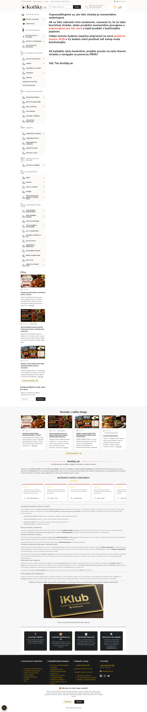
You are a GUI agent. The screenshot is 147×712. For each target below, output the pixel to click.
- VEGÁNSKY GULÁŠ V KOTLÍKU (83, 672)
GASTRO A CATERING (33, 165)
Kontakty (46, 1)
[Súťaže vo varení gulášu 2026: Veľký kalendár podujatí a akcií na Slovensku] (33, 352)
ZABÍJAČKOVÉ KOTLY (32, 138)
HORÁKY (28, 63)
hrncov (113, 563)
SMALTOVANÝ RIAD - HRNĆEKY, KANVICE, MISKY (32, 197)
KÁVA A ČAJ (29, 260)
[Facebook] (102, 676)
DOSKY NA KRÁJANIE (32, 221)
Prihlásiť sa (40, 399)
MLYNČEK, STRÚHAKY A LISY (33, 236)
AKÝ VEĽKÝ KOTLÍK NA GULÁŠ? (86, 678)
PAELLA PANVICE (31, 107)
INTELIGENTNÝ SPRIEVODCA (33, 669)
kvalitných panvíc (64, 542)
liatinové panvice (62, 537)
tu (80, 708)
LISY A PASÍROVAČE (32, 231)
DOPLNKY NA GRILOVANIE (30, 121)
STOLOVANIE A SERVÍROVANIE (30, 211)
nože (81, 570)
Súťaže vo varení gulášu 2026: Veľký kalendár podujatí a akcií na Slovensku (32, 366)
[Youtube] (109, 676)
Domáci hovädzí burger (110, 436)
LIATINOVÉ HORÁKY (57, 678)
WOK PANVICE (30, 111)
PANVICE (28, 182)
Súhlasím (79, 702)
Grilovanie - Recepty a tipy (111, 433)
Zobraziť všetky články (29, 381)
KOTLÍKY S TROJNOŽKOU (34, 41)
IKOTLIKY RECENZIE (26, 1)
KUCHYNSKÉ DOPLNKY (33, 251)
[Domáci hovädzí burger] (114, 421)
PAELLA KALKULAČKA (31, 673)
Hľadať (77, 7)
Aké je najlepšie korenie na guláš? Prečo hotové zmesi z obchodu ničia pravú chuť (32, 329)
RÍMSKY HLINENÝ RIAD (33, 255)
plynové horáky (68, 530)
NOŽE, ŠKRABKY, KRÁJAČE (31, 216)
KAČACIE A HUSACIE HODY (32, 265)
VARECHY (29, 77)
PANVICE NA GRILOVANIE (58, 671)
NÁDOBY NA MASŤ (32, 148)
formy (68, 567)
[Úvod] (34, 7)
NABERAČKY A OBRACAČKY (30, 245)
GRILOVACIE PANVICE (32, 97)
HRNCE (28, 177)
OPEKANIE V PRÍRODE (33, 116)
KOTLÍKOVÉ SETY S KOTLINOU (31, 36)
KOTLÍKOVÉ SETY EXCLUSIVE (31, 46)
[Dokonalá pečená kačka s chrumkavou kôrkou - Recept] (33, 281)
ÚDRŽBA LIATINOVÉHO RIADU (86, 680)
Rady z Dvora (33, 324)
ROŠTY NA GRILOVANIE (33, 102)
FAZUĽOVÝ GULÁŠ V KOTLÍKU (83, 669)
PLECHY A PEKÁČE (32, 187)
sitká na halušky (41, 570)
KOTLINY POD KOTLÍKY (33, 59)
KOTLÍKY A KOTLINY (32, 19)
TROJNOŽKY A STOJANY (33, 68)
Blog (25, 681)
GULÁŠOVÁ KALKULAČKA (32, 671)
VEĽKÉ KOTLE (30, 24)
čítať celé (31, 305)
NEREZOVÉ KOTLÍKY (57, 669)
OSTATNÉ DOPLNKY (29, 85)
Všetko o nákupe (37, 1)
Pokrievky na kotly (31, 153)
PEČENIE (28, 192)
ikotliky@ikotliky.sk (107, 671)
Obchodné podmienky (30, 677)
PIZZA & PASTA (31, 241)
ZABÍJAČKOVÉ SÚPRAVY (33, 133)
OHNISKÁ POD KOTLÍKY (30, 82)
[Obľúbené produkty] (114, 1)
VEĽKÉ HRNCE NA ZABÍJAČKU (31, 143)
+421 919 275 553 (95, 7)
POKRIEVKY (29, 73)
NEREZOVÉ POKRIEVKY (58, 680)
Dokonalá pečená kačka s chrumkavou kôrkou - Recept (33, 293)
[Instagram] (106, 676)
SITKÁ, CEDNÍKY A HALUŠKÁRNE (31, 226)
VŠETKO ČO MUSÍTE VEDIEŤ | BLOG (60, 1)
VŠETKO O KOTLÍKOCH (84, 675)
